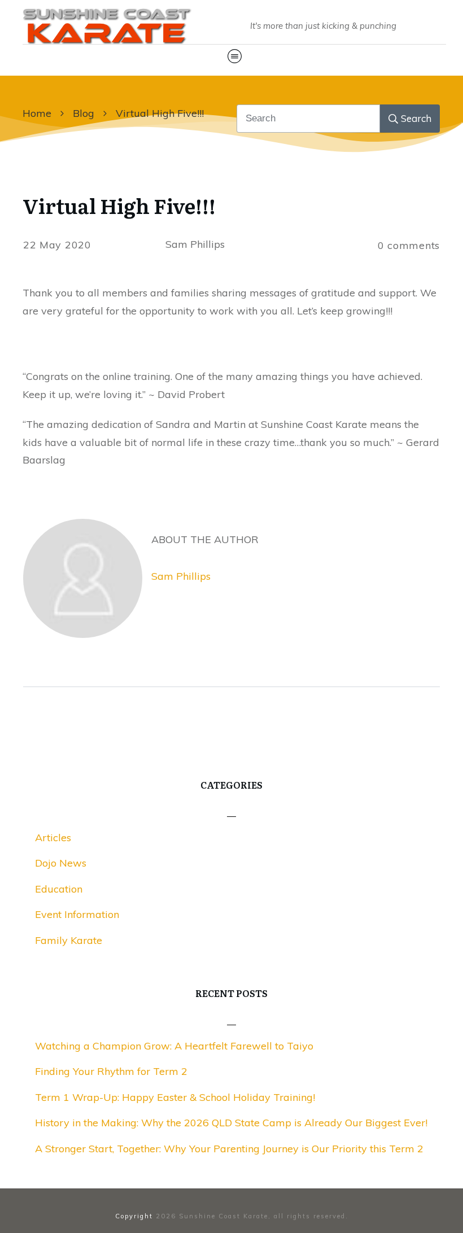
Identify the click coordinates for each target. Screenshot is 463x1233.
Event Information (77, 914)
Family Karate (68, 940)
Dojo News (60, 862)
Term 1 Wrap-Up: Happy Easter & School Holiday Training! (175, 1097)
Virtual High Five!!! (119, 205)
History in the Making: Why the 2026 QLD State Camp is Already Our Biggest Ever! (231, 1122)
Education (58, 888)
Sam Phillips (181, 576)
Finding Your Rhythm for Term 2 (111, 1071)
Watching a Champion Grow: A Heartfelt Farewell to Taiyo (174, 1045)
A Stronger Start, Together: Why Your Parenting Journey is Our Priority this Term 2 (229, 1148)
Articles (53, 837)
